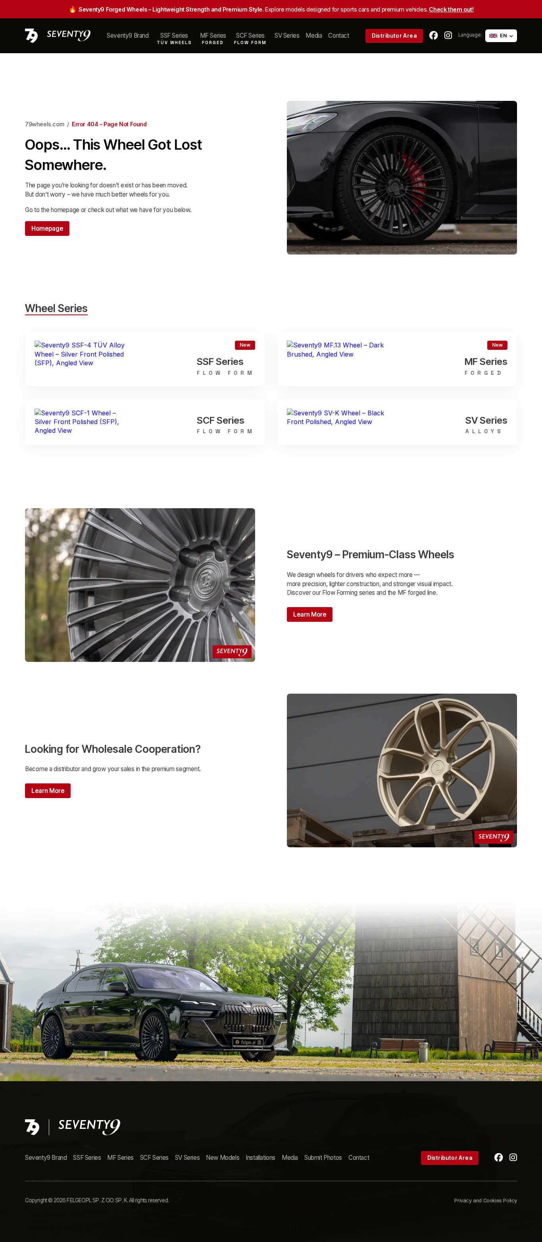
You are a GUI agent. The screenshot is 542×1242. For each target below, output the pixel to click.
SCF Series (154, 1157)
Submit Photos (323, 1157)
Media (314, 35)
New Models (222, 1157)
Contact (338, 35)
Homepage (47, 228)
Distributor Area (394, 36)
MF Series (120, 1157)
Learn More (309, 614)
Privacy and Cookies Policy (485, 1200)
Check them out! (451, 9)
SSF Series (87, 1157)
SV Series (287, 35)
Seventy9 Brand (127, 35)
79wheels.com (44, 124)
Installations (260, 1157)
